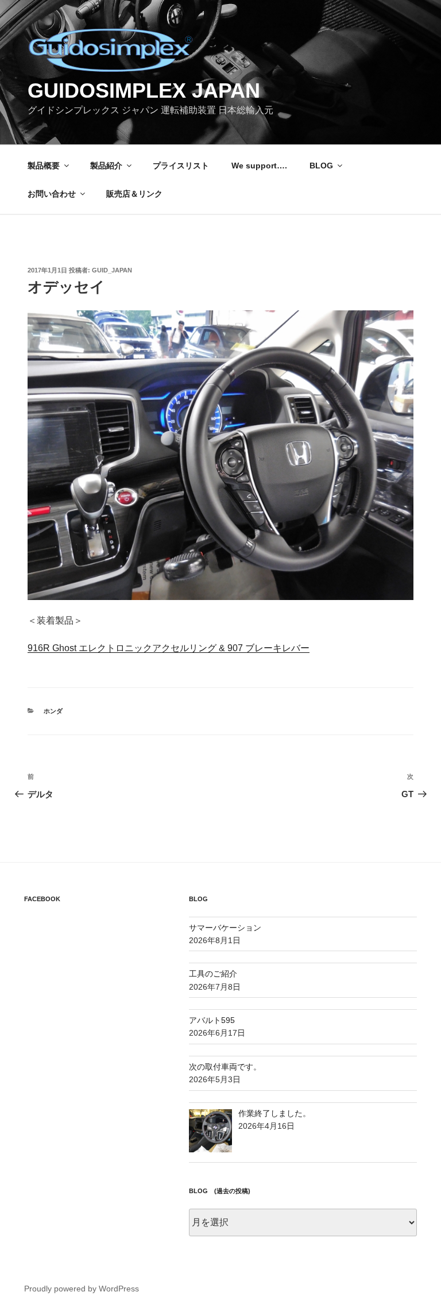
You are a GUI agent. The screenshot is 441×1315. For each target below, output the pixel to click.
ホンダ (53, 711)
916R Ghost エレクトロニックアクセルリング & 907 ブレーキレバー (169, 648)
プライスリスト (181, 165)
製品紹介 (106, 165)
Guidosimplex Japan (144, 90)
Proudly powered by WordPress (81, 1288)
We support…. (259, 165)
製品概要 (44, 165)
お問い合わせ (52, 193)
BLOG (321, 165)
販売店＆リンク (134, 193)
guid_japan (112, 270)
